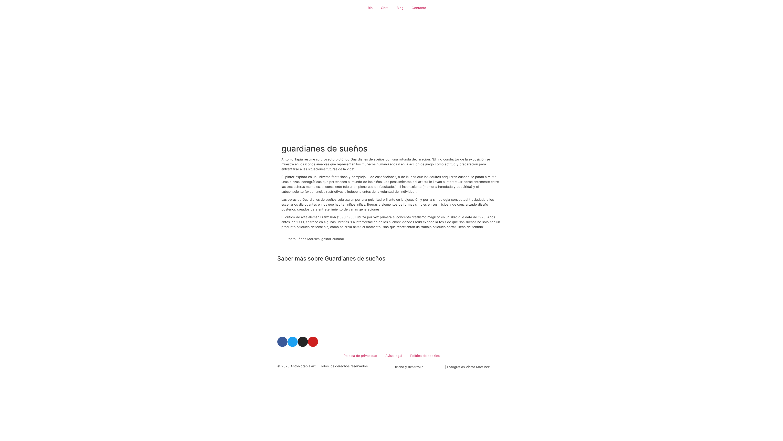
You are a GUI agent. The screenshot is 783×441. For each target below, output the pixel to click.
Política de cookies (425, 356)
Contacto (419, 8)
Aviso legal (393, 356)
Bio (370, 8)
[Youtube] (313, 342)
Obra (384, 8)
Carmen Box (435, 367)
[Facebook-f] (282, 342)
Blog (400, 8)
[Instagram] (303, 342)
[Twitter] (293, 342)
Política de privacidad (360, 356)
